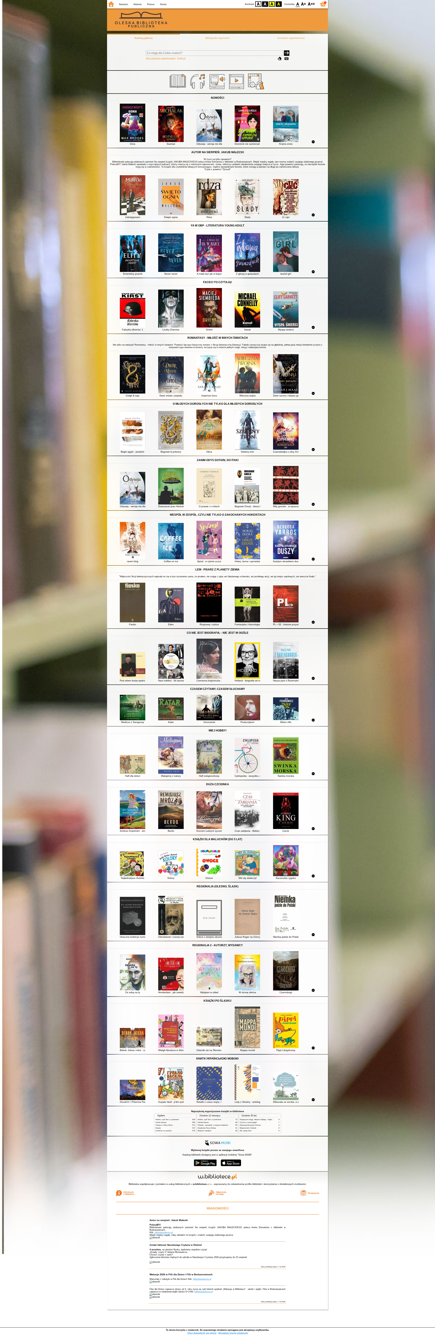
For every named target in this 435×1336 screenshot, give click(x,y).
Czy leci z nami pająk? (248, 1122)
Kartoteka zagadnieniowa (291, 38)
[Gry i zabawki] (257, 89)
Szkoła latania (161, 1122)
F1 (303, 3)
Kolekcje (181, 58)
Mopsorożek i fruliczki (248, 1128)
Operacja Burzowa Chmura (250, 1125)
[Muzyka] (198, 89)
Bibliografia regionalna (217, 38)
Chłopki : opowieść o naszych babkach (213, 1125)
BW (265, 3)
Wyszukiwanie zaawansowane (161, 58)
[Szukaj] (286, 53)
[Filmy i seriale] (237, 89)
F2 (311, 3)
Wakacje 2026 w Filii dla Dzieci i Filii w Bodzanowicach (181, 1274)
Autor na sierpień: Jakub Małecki (169, 1220)
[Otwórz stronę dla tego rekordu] (133, 123)
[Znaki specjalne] (286, 58)
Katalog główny (144, 38)
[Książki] (178, 89)
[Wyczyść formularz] (279, 58)
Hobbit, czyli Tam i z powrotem (167, 1119)
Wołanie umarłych (204, 1131)
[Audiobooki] (217, 89)
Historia (137, 4)
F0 (297, 3)
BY (279, 3)
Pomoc (151, 4)
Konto (163, 4)
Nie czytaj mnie (245, 1131)
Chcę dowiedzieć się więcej (201, 1333)
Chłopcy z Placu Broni (164, 1125)
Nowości (123, 4)
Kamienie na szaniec (163, 1131)
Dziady (158, 1128)
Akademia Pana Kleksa (207, 1128)
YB (272, 3)
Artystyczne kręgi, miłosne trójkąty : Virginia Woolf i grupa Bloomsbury (267, 1119)
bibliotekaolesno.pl (164, 1232)
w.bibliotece (201, 1184)
